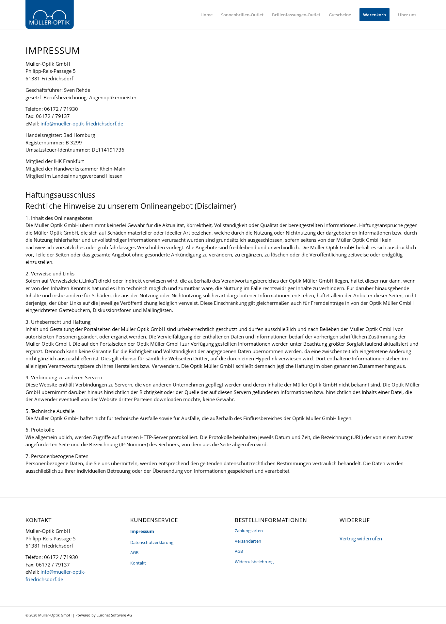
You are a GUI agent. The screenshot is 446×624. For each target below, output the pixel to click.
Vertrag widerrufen (361, 538)
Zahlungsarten (249, 531)
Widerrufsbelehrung (254, 562)
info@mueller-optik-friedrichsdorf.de (81, 123)
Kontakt (138, 563)
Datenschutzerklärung (151, 542)
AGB (134, 552)
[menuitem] (206, 14)
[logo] (49, 14)
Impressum (142, 531)
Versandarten (248, 541)
